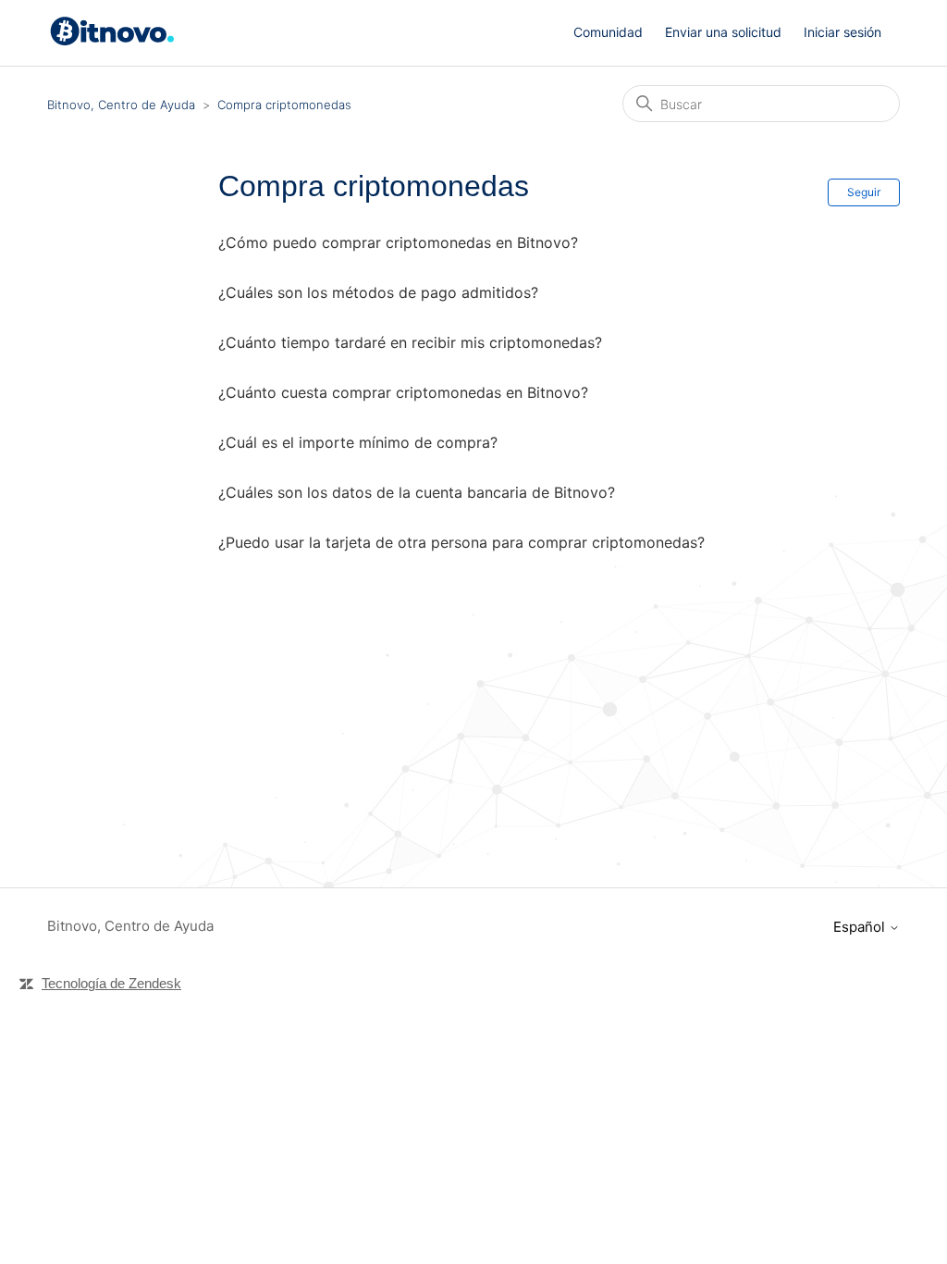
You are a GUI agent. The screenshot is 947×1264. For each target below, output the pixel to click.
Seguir (863, 192)
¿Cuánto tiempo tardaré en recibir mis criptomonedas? (410, 342)
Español (861, 927)
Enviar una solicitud (723, 32)
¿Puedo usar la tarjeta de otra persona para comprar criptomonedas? (461, 542)
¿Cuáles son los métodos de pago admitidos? (378, 292)
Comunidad (608, 32)
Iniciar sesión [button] (842, 32)
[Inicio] (115, 41)
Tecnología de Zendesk (111, 983)
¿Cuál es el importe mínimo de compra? (358, 442)
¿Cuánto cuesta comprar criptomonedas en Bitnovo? (403, 392)
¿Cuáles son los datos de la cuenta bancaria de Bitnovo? (416, 492)
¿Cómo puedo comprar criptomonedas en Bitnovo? (398, 242)
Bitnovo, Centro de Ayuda (121, 104)
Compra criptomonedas (284, 104)
